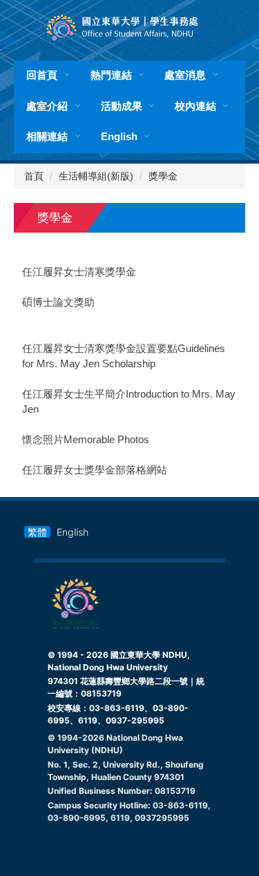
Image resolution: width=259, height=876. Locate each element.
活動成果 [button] (121, 106)
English (119, 136)
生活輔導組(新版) (96, 176)
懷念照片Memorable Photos (85, 439)
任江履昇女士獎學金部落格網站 (94, 470)
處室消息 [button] (185, 75)
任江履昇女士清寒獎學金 (79, 272)
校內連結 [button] (195, 106)
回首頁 (41, 75)
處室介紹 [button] (47, 106)
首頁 (34, 176)
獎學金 (163, 176)
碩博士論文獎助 (58, 302)
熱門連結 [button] (111, 75)
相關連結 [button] (47, 136)
